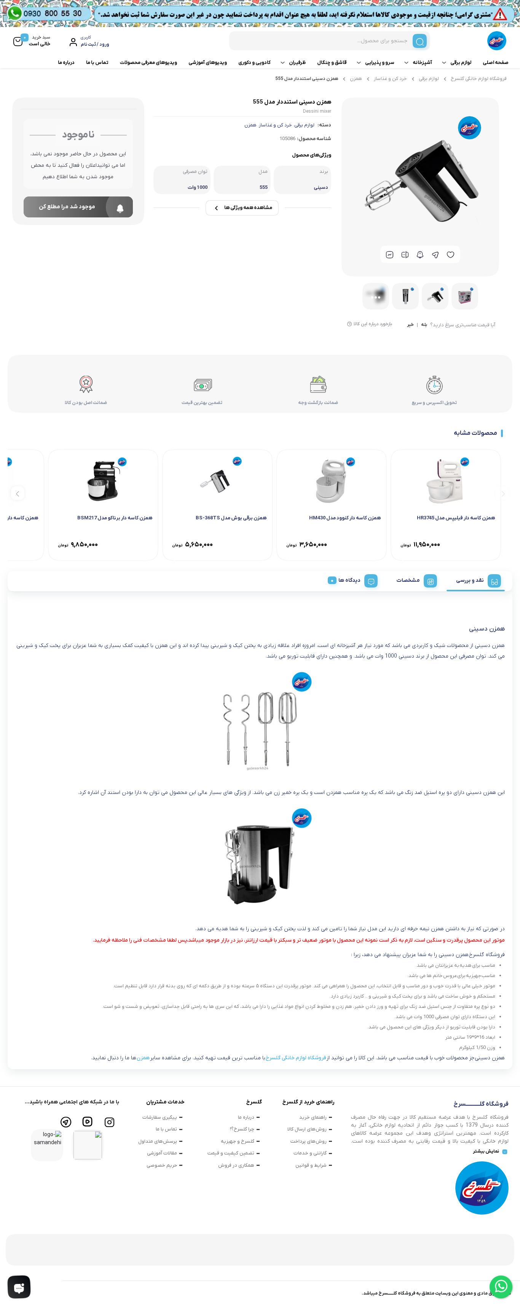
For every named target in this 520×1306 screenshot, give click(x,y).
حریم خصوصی (162, 1165)
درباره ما (66, 62)
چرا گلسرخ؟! (242, 1129)
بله (424, 325)
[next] (17, 493)
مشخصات (408, 580)
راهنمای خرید (313, 1117)
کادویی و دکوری (254, 62)
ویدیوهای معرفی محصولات (148, 62)
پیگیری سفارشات (159, 1117)
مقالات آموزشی (162, 1153)
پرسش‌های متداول (157, 1141)
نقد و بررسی (470, 580)
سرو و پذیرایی (379, 62)
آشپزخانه (422, 62)
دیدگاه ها (349, 580)
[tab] (476, 579)
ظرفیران (297, 62)
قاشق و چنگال (332, 62)
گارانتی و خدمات (310, 1153)
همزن (356, 78)
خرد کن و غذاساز (390, 78)
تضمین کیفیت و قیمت (230, 1153)
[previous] (502, 493)
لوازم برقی (460, 62)
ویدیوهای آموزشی (207, 62)
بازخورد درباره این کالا (373, 324)
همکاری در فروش (236, 1165)
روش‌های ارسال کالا (307, 1129)
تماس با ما (97, 62)
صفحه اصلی (496, 62)
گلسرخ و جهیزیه (237, 1141)
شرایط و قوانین (311, 1165)
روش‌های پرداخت (308, 1141)
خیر (410, 325)
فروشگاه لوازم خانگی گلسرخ (479, 78)
